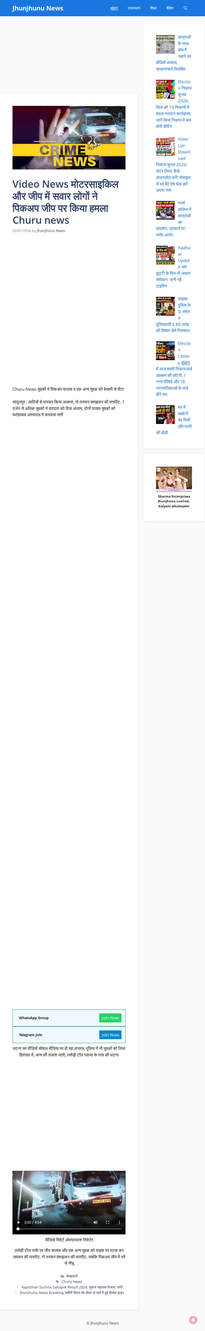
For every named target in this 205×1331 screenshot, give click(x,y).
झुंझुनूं (114, 8)
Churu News (72, 1281)
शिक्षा (153, 8)
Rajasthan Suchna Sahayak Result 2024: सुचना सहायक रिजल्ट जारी (72, 1287)
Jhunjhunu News (37, 8)
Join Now (110, 1018)
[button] (185, 8)
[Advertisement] (69, 56)
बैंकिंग (170, 8)
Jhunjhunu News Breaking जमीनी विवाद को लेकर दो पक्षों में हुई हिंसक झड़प (72, 1292)
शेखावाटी (72, 1276)
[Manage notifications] (193, 1320)
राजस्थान (134, 8)
